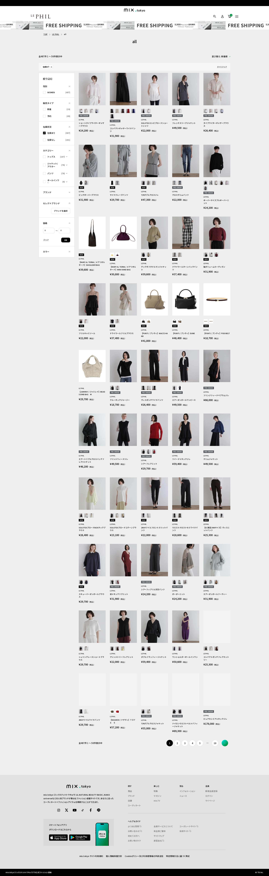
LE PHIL (55, 34)
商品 (130, 791)
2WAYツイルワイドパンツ (89, 720)
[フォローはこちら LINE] (98, 810)
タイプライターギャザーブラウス (216, 124)
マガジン (157, 795)
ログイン (209, 795)
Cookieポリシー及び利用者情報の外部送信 (144, 856)
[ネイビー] (112, 116)
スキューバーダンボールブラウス (91, 595)
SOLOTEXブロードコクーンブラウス (123, 529)
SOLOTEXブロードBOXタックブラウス (92, 529)
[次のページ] (225, 743)
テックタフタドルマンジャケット (153, 268)
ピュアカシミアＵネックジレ (215, 719)
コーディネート (134, 805)
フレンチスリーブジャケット (184, 123)
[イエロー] (112, 254)
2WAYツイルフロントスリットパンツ (154, 529)
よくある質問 (134, 826)
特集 (156, 791)
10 (215, 743)
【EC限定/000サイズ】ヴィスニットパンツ (216, 529)
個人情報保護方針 (114, 856)
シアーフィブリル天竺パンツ (153, 589)
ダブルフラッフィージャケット (153, 657)
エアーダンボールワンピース (184, 400)
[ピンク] (91, 111)
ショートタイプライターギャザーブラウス (91, 124)
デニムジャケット (210, 459)
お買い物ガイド (134, 840)
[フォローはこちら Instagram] (58, 810)
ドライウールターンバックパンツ (185, 268)
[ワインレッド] (216, 254)
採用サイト (184, 831)
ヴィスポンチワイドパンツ (152, 400)
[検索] (214, 16)
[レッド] (128, 111)
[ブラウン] (122, 111)
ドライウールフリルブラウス (122, 333)
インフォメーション (187, 791)
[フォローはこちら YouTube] (74, 810)
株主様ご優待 (160, 831)
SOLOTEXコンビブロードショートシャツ (154, 124)
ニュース (183, 795)
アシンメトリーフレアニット (121, 657)
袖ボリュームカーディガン (214, 266)
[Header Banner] (134, 25)
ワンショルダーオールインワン (185, 657)
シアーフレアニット (149, 463)
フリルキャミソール (87, 333)
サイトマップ (159, 835)
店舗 (130, 800)
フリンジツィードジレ (119, 459)
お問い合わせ (134, 831)
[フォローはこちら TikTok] (82, 810)
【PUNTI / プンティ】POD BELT (216, 333)
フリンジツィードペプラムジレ (216, 395)
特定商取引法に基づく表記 (178, 856)
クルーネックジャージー (120, 400)
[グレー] (174, 111)
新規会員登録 (211, 791)
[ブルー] (97, 111)
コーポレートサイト (188, 826)
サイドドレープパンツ (119, 195)
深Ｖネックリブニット (119, 594)
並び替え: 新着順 (220, 56)
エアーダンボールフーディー (215, 594)
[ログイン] (222, 16)
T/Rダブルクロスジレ (150, 195)
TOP (45, 34)
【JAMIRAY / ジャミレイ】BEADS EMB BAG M (92, 393)
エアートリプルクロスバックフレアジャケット (91, 460)
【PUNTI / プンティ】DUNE (183, 333)
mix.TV (157, 800)
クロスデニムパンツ (180, 195)
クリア (46, 239)
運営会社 (158, 840)
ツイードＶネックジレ (181, 459)
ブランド (131, 795)
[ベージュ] (86, 111)
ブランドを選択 (61, 210)
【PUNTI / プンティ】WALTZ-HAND (154, 334)
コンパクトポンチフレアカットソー (216, 658)
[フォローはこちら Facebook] (90, 810)
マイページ (210, 800)
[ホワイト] (81, 111)
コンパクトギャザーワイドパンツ (122, 130)
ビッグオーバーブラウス (89, 195)
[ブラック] (112, 111)
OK (65, 240)
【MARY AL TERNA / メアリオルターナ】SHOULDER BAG (92, 263)
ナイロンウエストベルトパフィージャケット (185, 725)
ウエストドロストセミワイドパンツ (185, 529)
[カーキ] (205, 188)
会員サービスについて (163, 826)
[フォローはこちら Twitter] (66, 810)
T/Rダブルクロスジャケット (152, 723)
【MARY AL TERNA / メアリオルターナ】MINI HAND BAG (123, 268)
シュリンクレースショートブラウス (91, 658)
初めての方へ (134, 835)
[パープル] (117, 254)
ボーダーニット (178, 594)
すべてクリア (222, 67)
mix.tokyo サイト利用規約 (91, 856)
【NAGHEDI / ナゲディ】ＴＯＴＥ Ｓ (122, 721)
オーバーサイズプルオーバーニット (216, 201)
